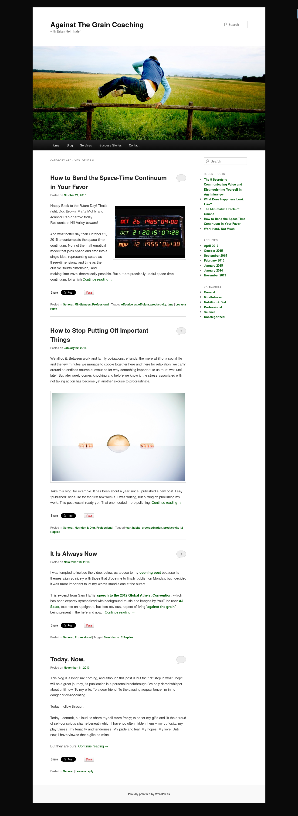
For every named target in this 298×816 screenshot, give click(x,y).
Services (86, 145)
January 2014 (213, 270)
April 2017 (211, 245)
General (68, 304)
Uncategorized (214, 317)
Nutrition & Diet (85, 527)
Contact (134, 145)
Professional (100, 304)
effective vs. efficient (135, 304)
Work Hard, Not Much (219, 228)
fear (128, 527)
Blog (70, 145)
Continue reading (98, 279)
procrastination (152, 527)
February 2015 (214, 260)
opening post (150, 572)
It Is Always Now (73, 553)
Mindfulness (83, 304)
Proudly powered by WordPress (149, 794)
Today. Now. (67, 659)
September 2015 (215, 255)
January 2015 (213, 265)
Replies (127, 637)
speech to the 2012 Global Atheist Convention (134, 595)
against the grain (161, 606)
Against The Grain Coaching (97, 24)
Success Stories (110, 145)
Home (55, 145)
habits (136, 527)
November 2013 (215, 275)
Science (209, 312)
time (170, 304)
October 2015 (213, 250)
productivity (158, 304)
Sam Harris (111, 637)
